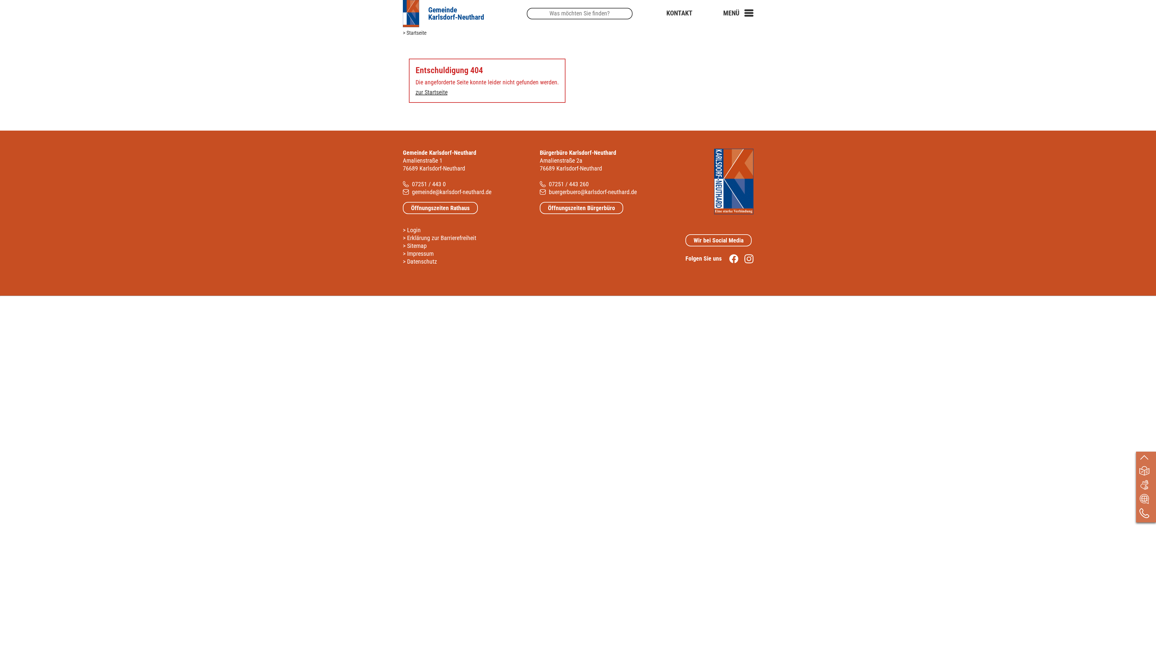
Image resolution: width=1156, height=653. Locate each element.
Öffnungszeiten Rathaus (440, 208)
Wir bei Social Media (718, 240)
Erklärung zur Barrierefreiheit (441, 238)
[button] (738, 13)
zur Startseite (432, 92)
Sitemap (417, 245)
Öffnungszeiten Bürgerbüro (581, 208)
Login (414, 230)
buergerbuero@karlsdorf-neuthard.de (593, 192)
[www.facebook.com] (730, 258)
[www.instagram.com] (745, 258)
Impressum (420, 253)
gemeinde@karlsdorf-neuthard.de (451, 192)
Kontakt (679, 13)
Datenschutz (422, 261)
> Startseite (414, 33)
